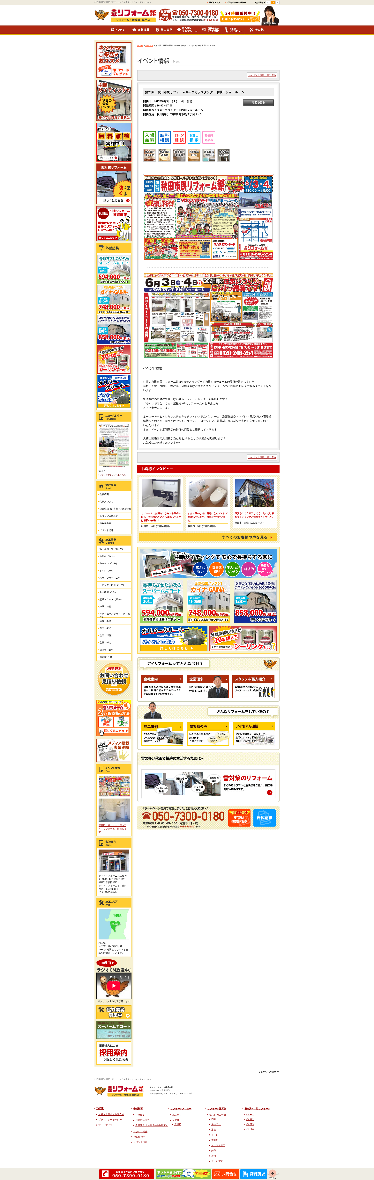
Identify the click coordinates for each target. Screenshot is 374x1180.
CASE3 (250, 1124)
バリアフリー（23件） (111, 577)
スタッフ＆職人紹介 (110, 516)
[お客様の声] (209, 744)
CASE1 (250, 1114)
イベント (149, 45)
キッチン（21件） (109, 563)
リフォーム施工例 (216, 1108)
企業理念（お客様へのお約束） (116, 508)
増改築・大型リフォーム (257, 1108)
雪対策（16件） (108, 649)
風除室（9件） (107, 657)
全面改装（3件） (108, 592)
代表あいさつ (107, 501)
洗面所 (214, 1140)
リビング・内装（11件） (112, 585)
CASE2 (250, 1119)
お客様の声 (105, 523)
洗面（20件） (107, 635)
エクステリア (218, 1145)
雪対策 (177, 1124)
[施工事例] (162, 744)
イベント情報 (107, 530)
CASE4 (250, 1129)
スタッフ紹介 (140, 1131)
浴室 (213, 1129)
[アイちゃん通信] (254, 744)
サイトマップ (105, 1125)
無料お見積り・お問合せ (111, 1114)
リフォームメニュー (180, 1108)
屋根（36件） (107, 621)
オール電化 (217, 1161)
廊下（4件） (106, 628)
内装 (213, 1119)
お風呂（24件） (108, 556)
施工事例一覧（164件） (112, 549)
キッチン (216, 1124)
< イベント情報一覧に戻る (262, 75)
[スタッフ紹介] (253, 697)
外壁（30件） (107, 606)
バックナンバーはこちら (113, 475)
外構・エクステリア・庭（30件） (115, 614)
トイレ (214, 1134)
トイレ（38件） (108, 570)
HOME (140, 45)
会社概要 (104, 494)
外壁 (213, 1150)
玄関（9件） (106, 642)
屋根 (213, 1156)
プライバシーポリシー (110, 1119)
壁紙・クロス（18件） (111, 599)
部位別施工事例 (217, 1114)
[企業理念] (208, 697)
